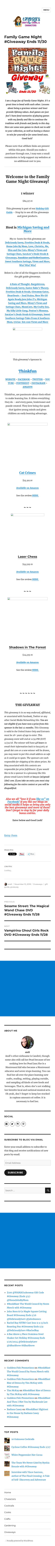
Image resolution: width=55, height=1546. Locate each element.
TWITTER (37, 379)
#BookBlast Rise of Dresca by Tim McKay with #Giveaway (28, 1383)
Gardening (10, 1525)
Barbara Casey (14, 1409)
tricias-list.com (22, 322)
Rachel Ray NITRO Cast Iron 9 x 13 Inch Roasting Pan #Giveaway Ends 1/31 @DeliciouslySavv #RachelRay (27, 1326)
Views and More (40, 261)
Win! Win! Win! (27, 265)
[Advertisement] (27, 988)
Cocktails (9, 1505)
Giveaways (37, 884)
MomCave (27, 306)
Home (7, 1492)
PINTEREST (22, 383)
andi (10, 884)
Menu (46, 10)
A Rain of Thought (20, 284)
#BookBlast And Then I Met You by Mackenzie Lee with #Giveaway (28, 1402)
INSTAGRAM (38, 383)
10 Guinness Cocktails (22, 1439)
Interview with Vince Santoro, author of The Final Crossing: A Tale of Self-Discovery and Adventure (30, 1476)
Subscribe (15, 1172)
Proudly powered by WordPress (20, 1541)
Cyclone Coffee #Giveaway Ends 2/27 (30, 1447)
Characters (10, 1499)
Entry (7, 835)
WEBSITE (10, 379)
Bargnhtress (37, 284)
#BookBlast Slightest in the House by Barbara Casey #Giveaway (27, 1413)
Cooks (7, 1512)
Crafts (7, 1519)
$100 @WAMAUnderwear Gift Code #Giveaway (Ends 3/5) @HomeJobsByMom (25, 1296)
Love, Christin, (36, 246)
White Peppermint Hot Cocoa (26, 1454)
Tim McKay (13, 1390)
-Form (13, 835)
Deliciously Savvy (14, 242)
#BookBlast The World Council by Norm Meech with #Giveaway (28, 1371)
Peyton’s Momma (38, 310)
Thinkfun (28, 371)
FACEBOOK (24, 379)
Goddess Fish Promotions (20, 1367)
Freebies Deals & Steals (37, 242)
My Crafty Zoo (41, 306)
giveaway (14, 887)
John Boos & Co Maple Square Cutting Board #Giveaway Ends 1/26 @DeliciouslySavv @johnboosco (27, 1315)
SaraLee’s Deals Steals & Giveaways (23, 314)
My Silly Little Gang (17, 310)
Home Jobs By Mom (16, 246)
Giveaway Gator (40, 291)
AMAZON (27, 387)
